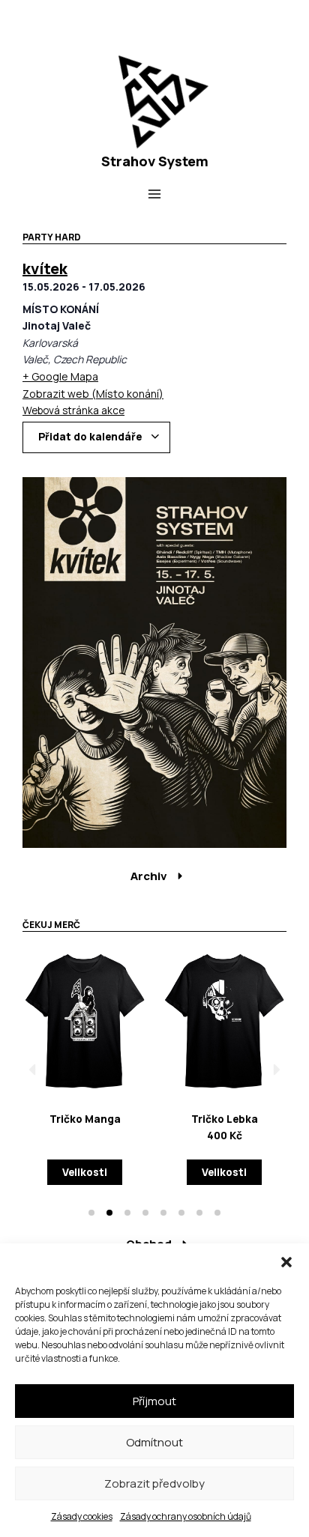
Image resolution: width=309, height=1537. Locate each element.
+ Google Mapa (60, 376)
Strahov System (154, 161)
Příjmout (154, 1401)
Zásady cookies (81, 1516)
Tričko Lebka (224, 1119)
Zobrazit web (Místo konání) (93, 393)
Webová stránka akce (73, 410)
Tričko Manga (85, 1119)
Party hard (51, 237)
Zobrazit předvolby (154, 1483)
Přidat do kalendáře (91, 436)
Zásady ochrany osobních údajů (185, 1516)
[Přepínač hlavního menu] (154, 194)
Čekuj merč (51, 924)
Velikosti (84, 1172)
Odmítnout (154, 1442)
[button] (286, 1262)
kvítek (45, 268)
